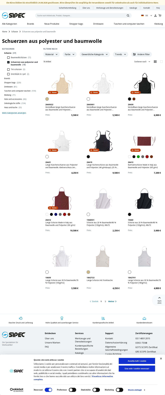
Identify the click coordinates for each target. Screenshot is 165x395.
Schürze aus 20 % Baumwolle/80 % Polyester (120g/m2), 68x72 (101, 223)
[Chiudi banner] (161, 358)
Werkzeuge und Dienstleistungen (83, 340)
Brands (30, 23)
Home (4, 31)
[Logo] (14, 15)
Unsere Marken (52, 342)
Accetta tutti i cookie (137, 361)
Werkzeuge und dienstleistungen (109, 8)
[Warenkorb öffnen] (160, 15)
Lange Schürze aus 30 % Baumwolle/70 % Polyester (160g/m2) (61, 281)
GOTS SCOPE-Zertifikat (146, 347)
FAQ (158, 8)
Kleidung (158, 23)
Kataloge (133, 8)
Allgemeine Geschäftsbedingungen (116, 348)
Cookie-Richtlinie (113, 354)
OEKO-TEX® (141, 342)
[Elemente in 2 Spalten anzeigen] (161, 61)
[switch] (72, 390)
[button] (146, 15)
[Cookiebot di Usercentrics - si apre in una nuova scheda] (16, 390)
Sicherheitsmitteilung (67, 8)
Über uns (86, 8)
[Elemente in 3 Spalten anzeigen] (155, 61)
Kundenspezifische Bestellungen (84, 347)
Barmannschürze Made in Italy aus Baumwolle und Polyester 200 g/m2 (143, 166)
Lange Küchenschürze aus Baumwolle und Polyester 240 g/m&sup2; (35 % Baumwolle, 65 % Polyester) (102, 167)
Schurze (14, 31)
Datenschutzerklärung (116, 342)
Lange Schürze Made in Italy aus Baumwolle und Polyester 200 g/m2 (60, 223)
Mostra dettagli (135, 390)
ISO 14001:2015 (142, 338)
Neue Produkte (51, 23)
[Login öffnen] (155, 15)
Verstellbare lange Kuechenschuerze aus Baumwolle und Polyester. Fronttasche (60, 109)
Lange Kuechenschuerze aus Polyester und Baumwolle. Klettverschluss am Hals (61, 167)
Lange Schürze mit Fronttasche (100, 280)
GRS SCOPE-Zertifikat (145, 351)
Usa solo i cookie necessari (137, 368)
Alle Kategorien (9, 23)
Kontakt (146, 8)
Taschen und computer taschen (129, 23)
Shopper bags (76, 23)
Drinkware (98, 23)
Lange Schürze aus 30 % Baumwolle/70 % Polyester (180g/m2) (144, 281)
